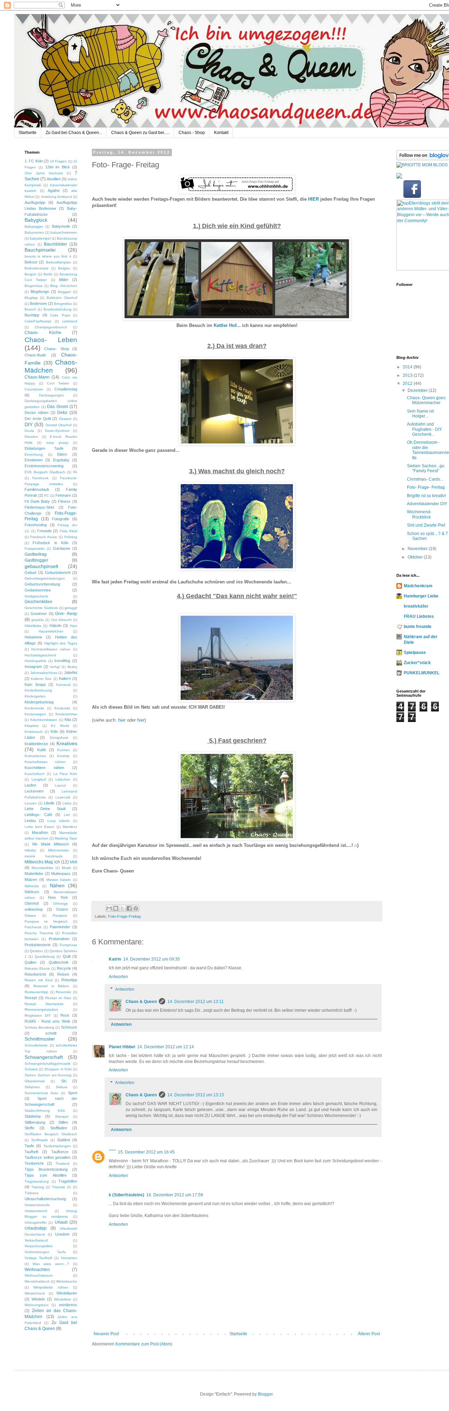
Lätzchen (63, 779)
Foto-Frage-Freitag (124, 916)
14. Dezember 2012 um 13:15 (195, 1094)
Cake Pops (60, 315)
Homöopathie (35, 661)
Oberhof (32, 903)
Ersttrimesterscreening (44, 466)
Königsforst (59, 738)
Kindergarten (35, 696)
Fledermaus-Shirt (39, 507)
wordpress (68, 1305)
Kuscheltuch (35, 774)
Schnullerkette (36, 1045)
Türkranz (32, 1193)
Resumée (63, 992)
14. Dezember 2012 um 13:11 (195, 1001)
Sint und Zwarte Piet (426, 525)
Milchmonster (58, 850)
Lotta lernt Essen (39, 827)
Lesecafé (63, 797)
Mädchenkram (418, 585)
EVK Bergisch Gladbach (45, 472)
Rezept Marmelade (44, 1004)
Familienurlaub (37, 489)
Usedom (62, 1234)
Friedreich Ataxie (43, 537)
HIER (314, 199)
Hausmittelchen (51, 631)
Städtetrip (33, 1116)
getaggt (71, 608)
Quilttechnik (59, 962)
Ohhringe (60, 903)
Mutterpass (61, 873)
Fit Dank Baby (37, 501)
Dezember (418, 390)
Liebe (67, 803)
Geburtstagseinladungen (45, 578)
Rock (64, 1015)
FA (75, 472)
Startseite (27, 132)
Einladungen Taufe (44, 448)
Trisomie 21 (61, 1187)
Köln (54, 731)
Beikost (31, 262)
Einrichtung (34, 454)
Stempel (61, 1116)
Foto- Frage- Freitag (426, 487)
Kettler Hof (225, 325)
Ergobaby (61, 460)
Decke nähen (36, 412)
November (418, 548)
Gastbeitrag (36, 554)
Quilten (30, 962)
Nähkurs (32, 892)
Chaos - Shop (192, 132)
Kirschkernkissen (43, 720)
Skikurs (61, 1087)
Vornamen (69, 1258)
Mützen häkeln (58, 880)
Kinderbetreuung (38, 690)
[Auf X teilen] (122, 908)
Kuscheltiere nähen (44, 767)
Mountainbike (42, 868)
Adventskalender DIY (427, 503)
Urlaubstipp (36, 1228)
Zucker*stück (417, 662)
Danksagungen (51, 395)
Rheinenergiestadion (41, 1009)
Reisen (63, 974)
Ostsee (30, 915)
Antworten (118, 976)
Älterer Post (369, 1333)
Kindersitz (62, 708)
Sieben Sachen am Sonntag (48, 1075)
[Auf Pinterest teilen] (135, 908)
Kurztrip (63, 756)
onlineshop (34, 909)
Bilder (63, 279)
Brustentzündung (57, 309)
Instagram (33, 666)
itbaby (72, 667)
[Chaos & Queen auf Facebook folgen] (412, 196)
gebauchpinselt (41, 566)
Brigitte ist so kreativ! (426, 495)
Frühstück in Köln (50, 543)
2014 (408, 367)
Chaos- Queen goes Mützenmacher (426, 400)
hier (122, 720)
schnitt (50, 1033)
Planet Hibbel (122, 1046)
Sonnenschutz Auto (41, 1093)
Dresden (31, 437)
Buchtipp (32, 315)
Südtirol (63, 1140)
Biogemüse (34, 286)
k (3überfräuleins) (126, 1194)
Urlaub (61, 1222)
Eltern (62, 454)
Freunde (44, 531)
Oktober (416, 557)
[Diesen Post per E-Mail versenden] (109, 908)
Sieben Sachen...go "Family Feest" (425, 468)
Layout (60, 785)
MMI (73, 862)
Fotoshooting (36, 525)
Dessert (65, 419)
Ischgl (55, 667)
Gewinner (39, 613)
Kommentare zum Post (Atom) (143, 1344)
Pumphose (68, 945)
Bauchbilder (55, 244)
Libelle (49, 803)
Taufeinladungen (57, 1146)
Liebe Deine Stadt (45, 809)
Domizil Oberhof (59, 425)
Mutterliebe (34, 873)
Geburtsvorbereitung (42, 584)
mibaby (30, 850)
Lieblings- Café (38, 815)
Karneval (63, 685)
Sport (72, 1093)
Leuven (31, 803)
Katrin (115, 959)
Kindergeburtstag (39, 702)
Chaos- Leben (51, 339)
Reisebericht (35, 974)
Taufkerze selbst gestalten (48, 1157)
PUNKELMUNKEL (422, 672)
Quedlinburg (45, 956)
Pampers (60, 915)
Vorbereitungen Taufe (45, 1252)
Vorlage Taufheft (38, 1258)
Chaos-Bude (35, 355)
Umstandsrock (36, 1211)
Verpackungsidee (39, 1246)
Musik (66, 868)
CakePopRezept (38, 321)
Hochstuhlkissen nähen (51, 649)
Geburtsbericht (58, 572)
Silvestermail (35, 1081)
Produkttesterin (38, 945)
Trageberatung (37, 1181)
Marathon (40, 832)
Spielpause (415, 652)
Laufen (30, 785)
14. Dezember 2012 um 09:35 (151, 959)
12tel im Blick (57, 167)
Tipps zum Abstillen (46, 1175)
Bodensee (38, 303)
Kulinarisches (35, 756)
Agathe (54, 190)
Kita (68, 719)
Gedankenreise (38, 590)
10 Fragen (58, 161)
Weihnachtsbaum (39, 1275)
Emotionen (33, 460)
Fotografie (60, 519)
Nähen (57, 885)
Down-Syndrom (57, 431)
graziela (37, 620)
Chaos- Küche (43, 332)
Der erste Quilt (38, 418)
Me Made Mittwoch (50, 844)
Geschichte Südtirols (41, 608)
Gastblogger (36, 560)
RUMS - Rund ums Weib (47, 1021)
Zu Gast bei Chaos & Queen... (74, 132)
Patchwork (33, 927)
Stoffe (29, 1128)
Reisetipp (69, 980)
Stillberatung (35, 1122)
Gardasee (61, 548)
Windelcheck (35, 1293)
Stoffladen (58, 1128)
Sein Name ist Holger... (420, 414)
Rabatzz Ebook (37, 968)
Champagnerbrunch (51, 327)
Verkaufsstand (36, 1240)
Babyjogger (34, 226)
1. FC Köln (34, 161)
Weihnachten (37, 1269)
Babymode (61, 226)
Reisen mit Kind (39, 980)
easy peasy (57, 442)
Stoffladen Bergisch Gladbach (51, 1134)
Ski (63, 1081)
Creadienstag (65, 389)
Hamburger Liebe (421, 596)
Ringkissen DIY (38, 1015)
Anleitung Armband (56, 197)
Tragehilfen (67, 1181)
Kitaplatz (32, 726)
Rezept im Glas (58, 998)
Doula (29, 431)
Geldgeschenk (36, 596)
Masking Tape (66, 838)
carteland (69, 321)
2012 (408, 383)
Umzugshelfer (36, 1222)
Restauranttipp (36, 992)
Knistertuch (34, 732)
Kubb (41, 750)
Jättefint (70, 672)
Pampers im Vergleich (46, 921)
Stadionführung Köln (45, 1110)
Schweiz (31, 1069)
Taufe (29, 1146)
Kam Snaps (35, 684)
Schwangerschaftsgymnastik (48, 1063)
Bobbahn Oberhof (62, 298)
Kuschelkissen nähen (45, 762)
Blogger (265, 1394)
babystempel (40, 238)
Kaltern (65, 678)
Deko (62, 412)
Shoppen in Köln (58, 1069)
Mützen (31, 879)
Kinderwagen (35, 714)
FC (46, 495)
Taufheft (31, 1152)
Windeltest (62, 1299)
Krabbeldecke (36, 744)
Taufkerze (59, 1152)
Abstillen (54, 179)
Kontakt (221, 132)
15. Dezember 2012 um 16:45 (146, 1152)
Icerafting (62, 660)
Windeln (38, 1299)
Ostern (62, 909)
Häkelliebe (33, 626)
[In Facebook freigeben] (129, 908)
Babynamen (34, 232)
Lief (67, 815)
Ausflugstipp (35, 202)
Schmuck (69, 1027)
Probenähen (59, 939)
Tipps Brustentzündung (46, 1169)
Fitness (64, 501)
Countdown (34, 389)
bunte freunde (417, 626)
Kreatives (66, 743)
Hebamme (33, 637)
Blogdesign (40, 291)
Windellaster (66, 1293)
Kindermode (34, 708)
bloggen (64, 292)
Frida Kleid (68, 531)
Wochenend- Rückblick (419, 514)
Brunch (30, 309)
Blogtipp (31, 298)
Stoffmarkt (39, 1140)
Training (37, 1187)
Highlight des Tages (61, 643)
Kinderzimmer (66, 714)
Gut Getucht (61, 620)
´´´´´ (112, 1152)
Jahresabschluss (43, 673)
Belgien (64, 268)
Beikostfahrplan (58, 262)
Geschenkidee (38, 601)
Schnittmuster (40, 1039)
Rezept (31, 998)
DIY (29, 424)
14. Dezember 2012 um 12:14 (165, 1046)
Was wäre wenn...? (51, 1264)
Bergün (30, 274)
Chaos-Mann (37, 377)
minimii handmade (44, 856)
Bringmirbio (63, 304)
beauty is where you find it (48, 256)
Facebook (40, 478)
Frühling (70, 537)
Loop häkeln (58, 821)
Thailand (62, 1163)
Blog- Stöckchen (63, 286)
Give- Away (66, 613)
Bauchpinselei (40, 250)
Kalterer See (41, 679)
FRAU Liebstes (419, 616)
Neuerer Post (106, 1333)
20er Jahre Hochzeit (44, 173)
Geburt (30, 572)
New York (58, 897)
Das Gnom (57, 406)
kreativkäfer (416, 606)
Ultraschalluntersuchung (45, 1199)
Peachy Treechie (39, 933)
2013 (408, 375)
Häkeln (55, 625)
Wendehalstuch (37, 1281)
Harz (73, 626)
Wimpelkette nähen (50, 1287)
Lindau (30, 820)
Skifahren (32, 1087)
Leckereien (34, 791)
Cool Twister (58, 383)
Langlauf (39, 779)
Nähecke (32, 886)
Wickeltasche (66, 1281)
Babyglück (36, 220)
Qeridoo (36, 951)
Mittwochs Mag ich (42, 862)
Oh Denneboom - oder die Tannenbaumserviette (428, 450)
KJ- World (60, 726)
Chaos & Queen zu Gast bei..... (140, 132)
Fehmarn (63, 495)
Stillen (63, 1122)
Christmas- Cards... (425, 479)
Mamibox (70, 827)
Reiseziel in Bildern (51, 986)
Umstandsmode (37, 1205)
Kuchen (63, 750)
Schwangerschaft (44, 1057)
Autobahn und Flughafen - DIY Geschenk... (424, 429)
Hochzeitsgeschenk (40, 655)
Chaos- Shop (56, 349)
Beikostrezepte (37, 268)
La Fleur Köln (65, 774)
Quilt (67, 956)
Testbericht (34, 1163)
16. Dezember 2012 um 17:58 (174, 1194)
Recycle (64, 968)
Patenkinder (60, 927)
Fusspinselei (35, 548)
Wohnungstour (36, 1305)
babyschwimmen (64, 232)
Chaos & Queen (141, 1001)
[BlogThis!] (115, 908)
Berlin (48, 274)
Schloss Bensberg (39, 1027)
